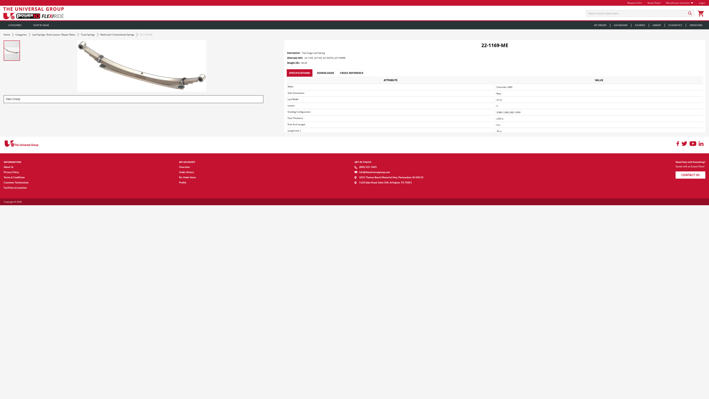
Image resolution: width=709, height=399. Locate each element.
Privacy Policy (11, 172)
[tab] (300, 73)
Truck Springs (88, 34)
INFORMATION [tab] (12, 162)
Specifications (299, 73)
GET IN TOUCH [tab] (362, 162)
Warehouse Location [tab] (678, 2)
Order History (186, 172)
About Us (8, 167)
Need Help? (654, 2)
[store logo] (34, 13)
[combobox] (640, 13)
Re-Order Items (187, 177)
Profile (182, 182)
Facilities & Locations (15, 187)
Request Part (634, 2)
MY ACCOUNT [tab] (187, 162)
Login (702, 2)
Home (7, 34)
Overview (184, 167)
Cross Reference (351, 73)
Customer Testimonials (16, 182)
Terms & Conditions (14, 177)
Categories (21, 34)
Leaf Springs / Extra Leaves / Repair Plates (54, 34)
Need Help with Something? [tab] (690, 162)
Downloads (325, 73)
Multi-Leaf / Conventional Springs (117, 34)
